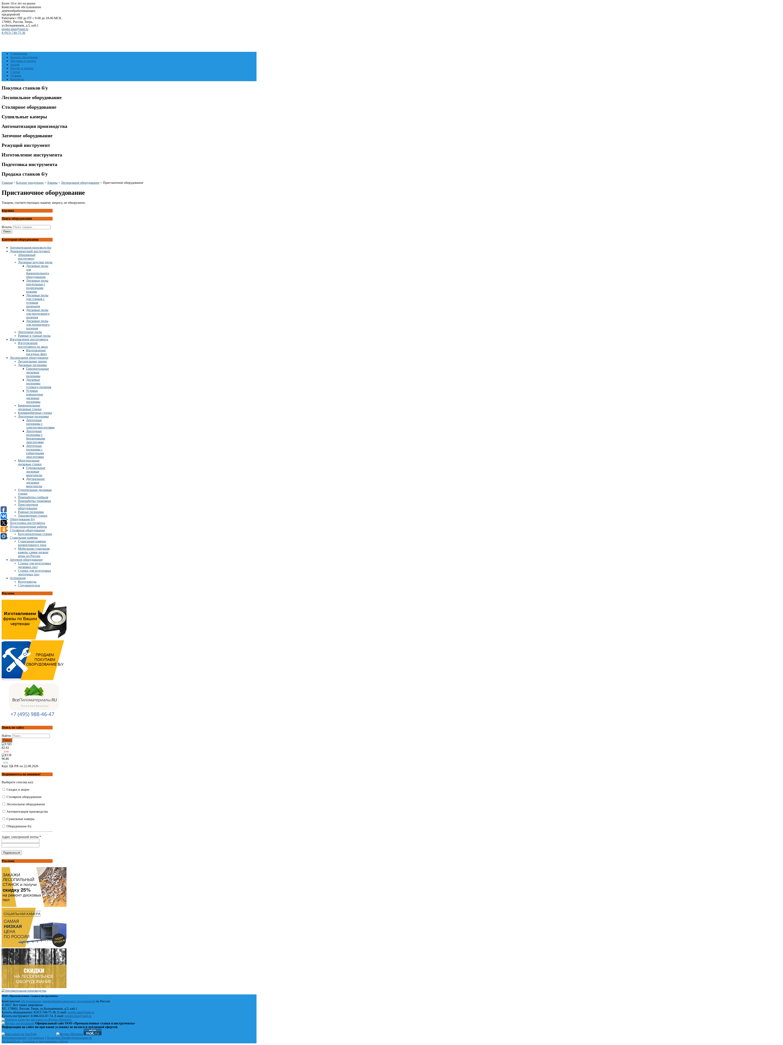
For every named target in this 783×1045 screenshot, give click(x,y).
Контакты (17, 79)
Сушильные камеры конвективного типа (32, 543)
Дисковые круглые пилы (35, 262)
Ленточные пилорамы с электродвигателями (40, 423)
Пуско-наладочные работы (28, 526)
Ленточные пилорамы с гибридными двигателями (35, 451)
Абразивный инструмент (26, 256)
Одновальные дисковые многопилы (35, 471)
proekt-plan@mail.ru (15, 29)
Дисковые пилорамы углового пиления (38, 383)
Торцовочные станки (32, 515)
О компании (18, 53)
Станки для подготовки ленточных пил (34, 572)
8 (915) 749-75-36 (13, 32)
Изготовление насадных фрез (36, 352)
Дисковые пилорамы (32, 365)
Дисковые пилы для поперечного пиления (38, 324)
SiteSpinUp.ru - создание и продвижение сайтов (35, 1041)
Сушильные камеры (24, 537)
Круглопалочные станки (35, 534)
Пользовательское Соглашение (23, 1037)
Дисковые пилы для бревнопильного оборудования (37, 271)
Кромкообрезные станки (35, 412)
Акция (14, 64)
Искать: (7, 227)
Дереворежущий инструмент (30, 251)
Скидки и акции (17, 789)
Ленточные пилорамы (33, 416)
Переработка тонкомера (34, 501)
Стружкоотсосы (29, 585)
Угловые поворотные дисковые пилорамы (34, 396)
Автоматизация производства (30, 247)
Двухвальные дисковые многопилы (35, 482)
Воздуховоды (27, 581)
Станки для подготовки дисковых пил (34, 565)
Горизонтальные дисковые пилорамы (37, 372)
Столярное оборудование (27, 530)
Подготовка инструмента (27, 523)
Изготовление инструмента (29, 339)
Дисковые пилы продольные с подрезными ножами (37, 286)
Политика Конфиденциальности (69, 1037)
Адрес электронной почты (21, 837)
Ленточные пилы (30, 332)
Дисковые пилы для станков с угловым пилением (37, 301)
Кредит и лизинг (22, 68)
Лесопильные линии (32, 361)
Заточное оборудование (26, 559)
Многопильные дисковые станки (30, 462)
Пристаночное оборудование (28, 506)
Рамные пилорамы (31, 512)
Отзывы (15, 75)
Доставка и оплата (23, 61)
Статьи (15, 72)
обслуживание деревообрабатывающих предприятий (58, 1001)
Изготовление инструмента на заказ (33, 344)
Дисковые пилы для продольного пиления (38, 313)
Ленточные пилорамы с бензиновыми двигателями (35, 436)
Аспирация (17, 578)
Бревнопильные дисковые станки (30, 407)
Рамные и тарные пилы (34, 335)
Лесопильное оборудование (29, 357)
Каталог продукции (24, 57)
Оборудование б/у (22, 519)
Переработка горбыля (33, 497)
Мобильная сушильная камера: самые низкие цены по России (34, 552)
